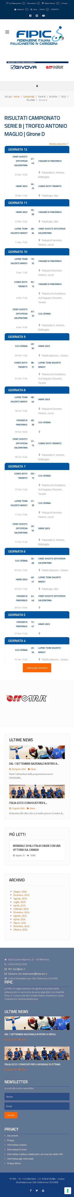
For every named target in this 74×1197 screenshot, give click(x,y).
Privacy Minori (14, 1163)
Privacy (10, 1140)
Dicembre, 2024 (21, 912)
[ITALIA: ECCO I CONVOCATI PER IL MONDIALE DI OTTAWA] (37, 1053)
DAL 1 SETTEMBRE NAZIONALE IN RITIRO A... (34, 764)
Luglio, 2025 (19, 902)
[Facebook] (30, 15)
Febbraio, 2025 (20, 909)
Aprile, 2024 (19, 919)
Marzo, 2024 (19, 923)
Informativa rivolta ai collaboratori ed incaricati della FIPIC (35, 1154)
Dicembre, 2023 (21, 926)
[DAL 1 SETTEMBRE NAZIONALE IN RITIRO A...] (37, 752)
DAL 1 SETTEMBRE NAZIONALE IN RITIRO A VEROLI (30, 1034)
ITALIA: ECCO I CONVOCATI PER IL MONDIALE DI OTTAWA (32, 1064)
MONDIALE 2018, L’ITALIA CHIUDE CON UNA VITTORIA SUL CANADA (37, 848)
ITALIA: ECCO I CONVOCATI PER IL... (28, 803)
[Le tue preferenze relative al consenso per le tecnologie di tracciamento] (67, 1190)
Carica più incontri (37, 668)
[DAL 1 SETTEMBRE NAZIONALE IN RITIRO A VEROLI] (37, 1023)
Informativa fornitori (17, 1149)
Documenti (12, 1135)
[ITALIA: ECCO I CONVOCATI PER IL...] (37, 791)
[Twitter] (37, 15)
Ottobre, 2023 (20, 929)
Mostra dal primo (57, 144)
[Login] (37, 85)
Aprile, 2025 (19, 905)
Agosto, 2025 (20, 898)
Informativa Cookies (17, 1145)
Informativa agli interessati (20, 1158)
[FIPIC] (37, 35)
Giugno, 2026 (20, 891)
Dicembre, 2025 (21, 895)
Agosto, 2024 (20, 916)
